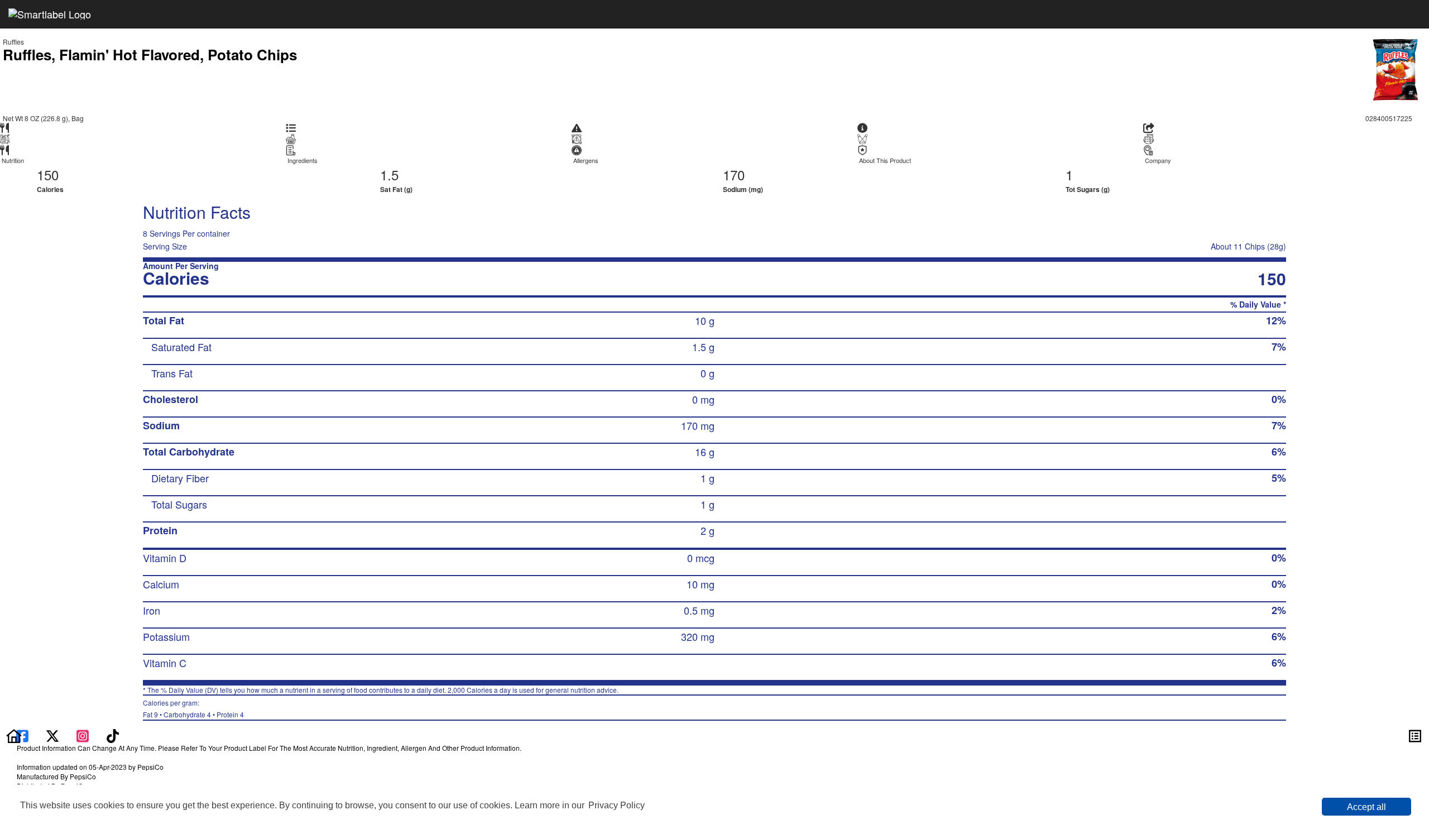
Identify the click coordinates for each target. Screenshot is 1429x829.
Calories (50, 189)
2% (1279, 610)
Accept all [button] (1366, 807)
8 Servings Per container (186, 233)
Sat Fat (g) (396, 189)
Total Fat (163, 320)
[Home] (14, 734)
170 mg (697, 425)
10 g (704, 320)
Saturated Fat (181, 347)
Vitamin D (164, 558)
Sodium (161, 425)
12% (1276, 320)
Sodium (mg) (743, 189)
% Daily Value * (1258, 304)
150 (48, 174)
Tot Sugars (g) (1088, 189)
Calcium (161, 584)
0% (1279, 399)
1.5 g (703, 347)
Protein (160, 530)
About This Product (885, 160)
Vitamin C (164, 663)
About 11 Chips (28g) (1248, 246)
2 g (707, 530)
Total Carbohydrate (188, 451)
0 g (707, 373)
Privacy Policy (616, 805)
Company (1158, 160)
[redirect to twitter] (52, 734)
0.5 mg (699, 610)
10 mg (700, 584)
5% (1279, 478)
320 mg (697, 636)
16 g (704, 452)
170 (734, 174)
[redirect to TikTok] (113, 734)
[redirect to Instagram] (84, 734)
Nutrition (13, 160)
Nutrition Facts (197, 212)
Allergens (585, 160)
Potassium (166, 636)
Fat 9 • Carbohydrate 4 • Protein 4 (193, 708)
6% (1279, 452)
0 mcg (700, 558)
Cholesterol (170, 399)
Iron (151, 610)
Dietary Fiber (180, 478)
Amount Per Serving (181, 266)
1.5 (389, 174)
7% (1279, 347)
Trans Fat (172, 373)
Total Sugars (179, 504)
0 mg (703, 399)
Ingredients (302, 160)
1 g (707, 478)
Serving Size (165, 246)
